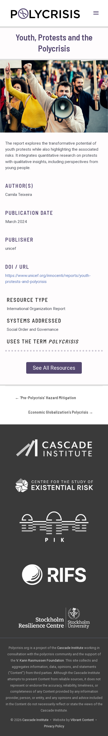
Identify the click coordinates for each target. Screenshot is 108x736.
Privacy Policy (54, 726)
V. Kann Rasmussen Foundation (40, 660)
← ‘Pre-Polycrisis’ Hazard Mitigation (45, 397)
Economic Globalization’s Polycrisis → (60, 411)
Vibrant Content (82, 720)
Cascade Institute (70, 648)
